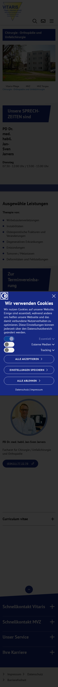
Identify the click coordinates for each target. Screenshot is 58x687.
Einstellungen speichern (27, 369)
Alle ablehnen (27, 380)
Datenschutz (22, 389)
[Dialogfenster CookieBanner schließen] (54, 296)
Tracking (46, 350)
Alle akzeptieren (27, 359)
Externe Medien (41, 344)
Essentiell (45, 339)
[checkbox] (9, 338)
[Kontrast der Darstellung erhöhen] (4, 296)
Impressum (36, 389)
